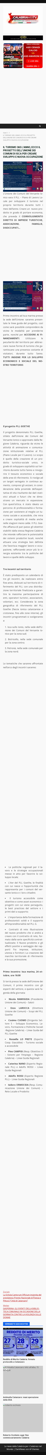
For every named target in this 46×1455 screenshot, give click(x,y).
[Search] (40, 126)
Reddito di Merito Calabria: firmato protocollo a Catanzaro (23, 1342)
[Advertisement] (23, 37)
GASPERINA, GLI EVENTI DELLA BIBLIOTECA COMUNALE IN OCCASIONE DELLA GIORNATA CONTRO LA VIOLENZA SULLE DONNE (22, 1311)
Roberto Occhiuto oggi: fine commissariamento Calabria (23, 1418)
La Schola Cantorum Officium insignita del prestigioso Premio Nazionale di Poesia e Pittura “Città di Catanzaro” (22, 1296)
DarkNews (20, 1449)
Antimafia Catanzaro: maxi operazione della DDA (23, 1380)
